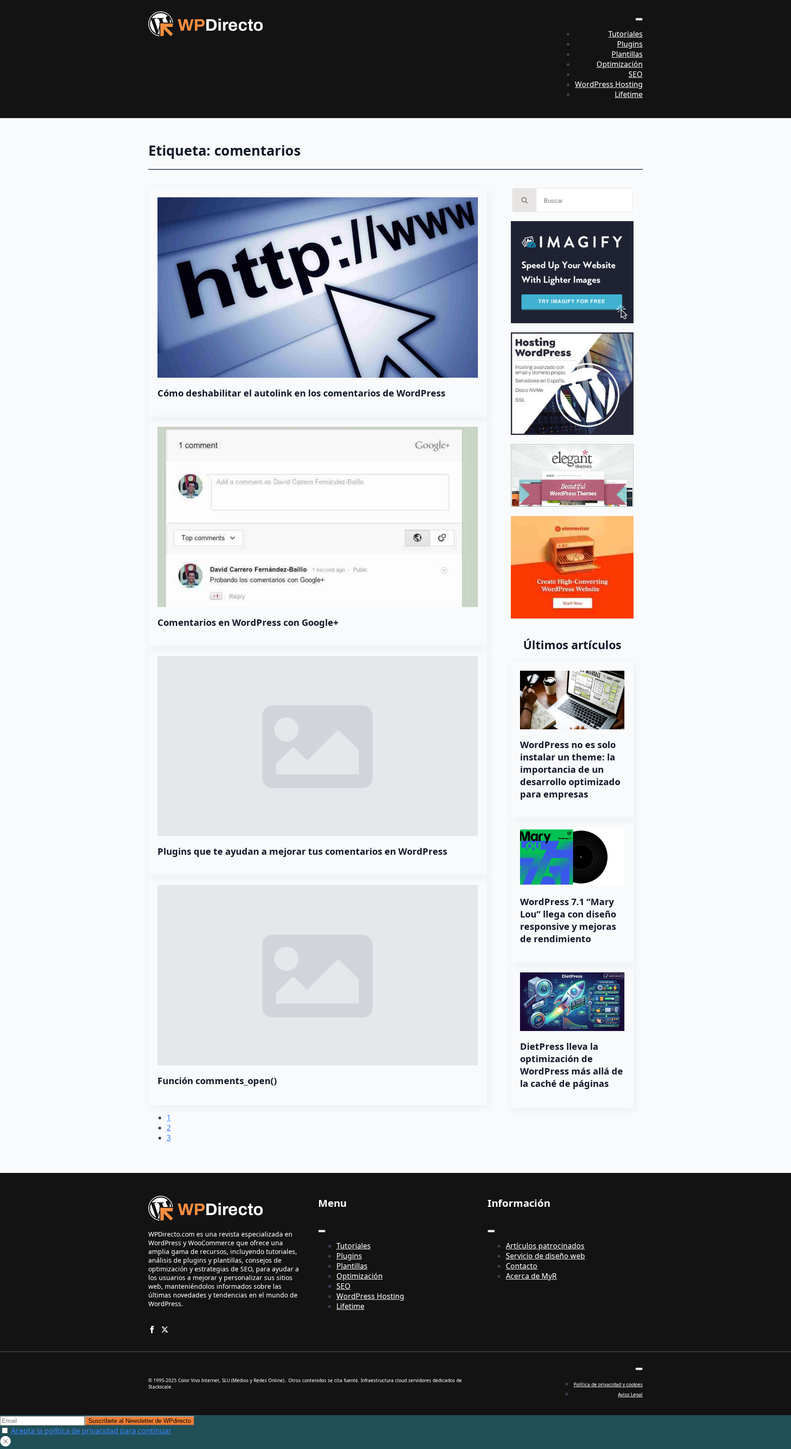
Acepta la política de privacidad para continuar (91, 1431)
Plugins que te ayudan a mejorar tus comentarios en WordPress (302, 851)
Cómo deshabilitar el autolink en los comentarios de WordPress (301, 393)
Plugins (630, 44)
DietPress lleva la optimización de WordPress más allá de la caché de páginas (571, 1065)
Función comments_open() (217, 1081)
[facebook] (152, 1329)
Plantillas (627, 54)
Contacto (521, 1266)
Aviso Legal (630, 1394)
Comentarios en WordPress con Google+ (247, 622)
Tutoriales (625, 34)
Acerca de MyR (531, 1276)
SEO (635, 74)
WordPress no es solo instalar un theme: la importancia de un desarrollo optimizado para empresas (570, 769)
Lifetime (629, 94)
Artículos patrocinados (545, 1246)
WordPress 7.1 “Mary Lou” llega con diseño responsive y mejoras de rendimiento (568, 920)
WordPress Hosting (609, 84)
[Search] (524, 200)
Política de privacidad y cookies (608, 1384)
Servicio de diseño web (545, 1256)
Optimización (619, 64)
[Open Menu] (639, 19)
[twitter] (164, 1329)
